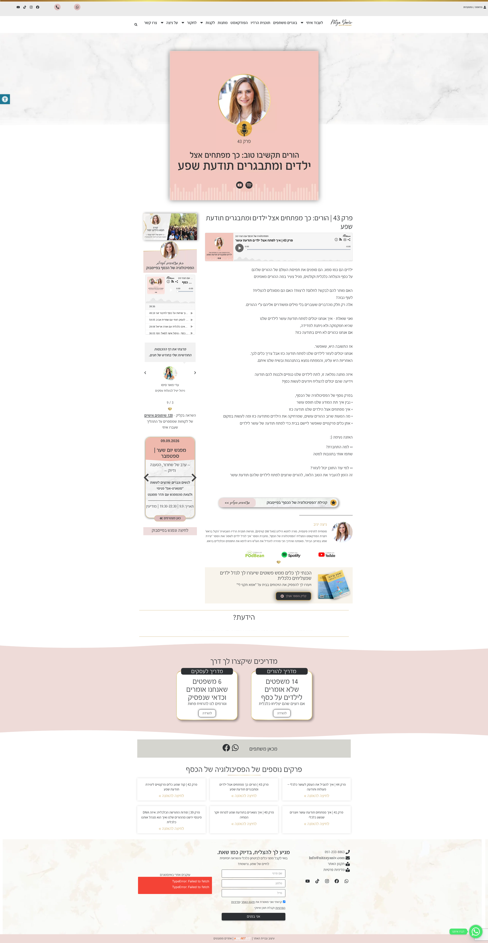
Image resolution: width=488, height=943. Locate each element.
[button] (5, 99)
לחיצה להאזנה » (316, 795)
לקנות (210, 22)
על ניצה (172, 22)
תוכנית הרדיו (260, 22)
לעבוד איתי (314, 22)
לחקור (192, 22)
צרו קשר (150, 22)
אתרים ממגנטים (223, 938)
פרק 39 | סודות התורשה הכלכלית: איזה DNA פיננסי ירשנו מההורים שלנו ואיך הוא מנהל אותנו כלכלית (171, 817)
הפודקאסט (239, 22)
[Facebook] (38, 7)
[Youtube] (18, 7)
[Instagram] (31, 7)
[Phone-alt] (57, 7)
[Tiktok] (25, 7)
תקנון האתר (248, 902)
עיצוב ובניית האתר (264, 938)
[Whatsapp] (77, 7)
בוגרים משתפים (285, 22)
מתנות (223, 22)
